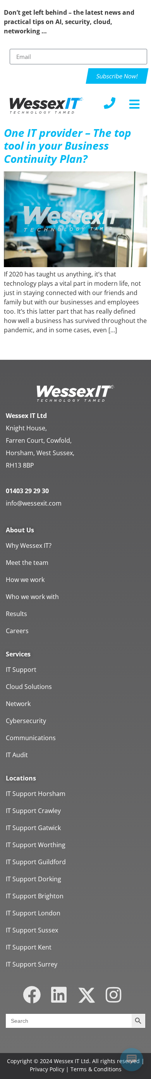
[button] (134, 104)
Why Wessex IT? (28, 545)
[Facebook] (32, 995)
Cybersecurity (26, 720)
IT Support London (33, 913)
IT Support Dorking (33, 879)
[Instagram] (113, 995)
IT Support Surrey (31, 964)
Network (18, 703)
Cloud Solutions (29, 686)
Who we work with (32, 596)
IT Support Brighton (34, 896)
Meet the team (27, 562)
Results (16, 613)
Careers (17, 631)
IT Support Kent (28, 947)
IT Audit (17, 755)
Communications (31, 738)
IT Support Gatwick (33, 827)
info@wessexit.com (34, 503)
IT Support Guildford (36, 862)
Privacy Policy (47, 1069)
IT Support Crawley (33, 810)
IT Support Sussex (32, 930)
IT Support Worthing (35, 845)
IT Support (21, 669)
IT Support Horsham (35, 793)
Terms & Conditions (96, 1069)
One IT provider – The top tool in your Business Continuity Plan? (67, 145)
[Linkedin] (59, 995)
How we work (25, 579)
